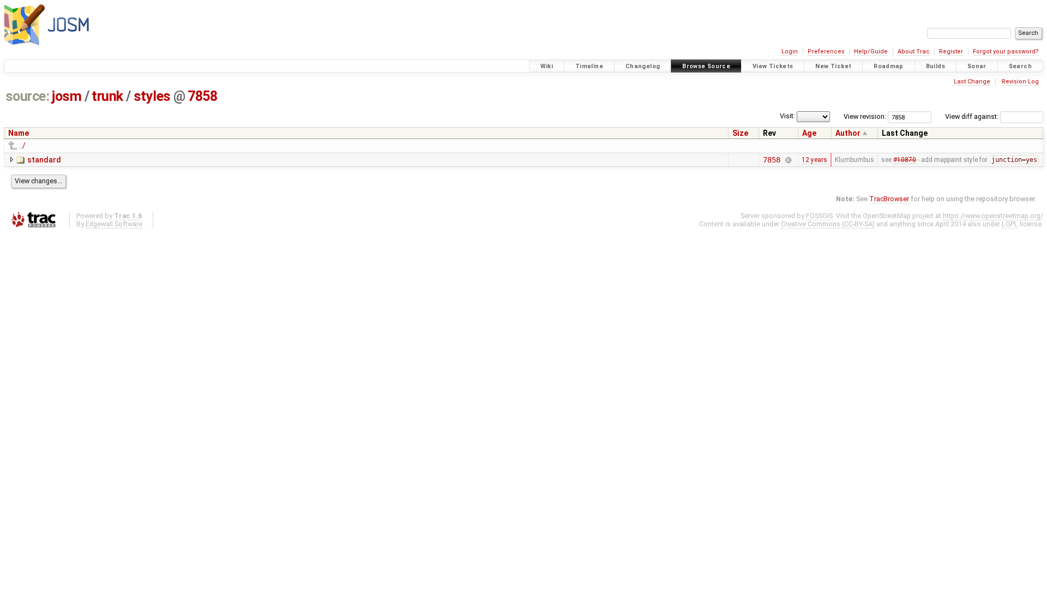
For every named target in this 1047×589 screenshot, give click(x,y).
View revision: (865, 116)
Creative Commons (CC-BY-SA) (828, 224)
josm (66, 96)
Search (1020, 66)
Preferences (826, 51)
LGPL (1010, 224)
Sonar (976, 66)
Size (740, 133)
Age (809, 133)
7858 (202, 96)
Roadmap (889, 66)
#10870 (904, 160)
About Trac (914, 51)
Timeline (589, 66)
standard (44, 159)
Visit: (787, 116)
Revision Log (1020, 81)
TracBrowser (889, 199)
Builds (935, 66)
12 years (814, 160)
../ (22, 145)
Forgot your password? (1006, 51)
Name (18, 133)
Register (951, 51)
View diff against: (972, 116)
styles (152, 96)
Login (789, 51)
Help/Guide (871, 51)
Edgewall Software (114, 224)
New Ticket (833, 66)
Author (848, 133)
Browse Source (706, 66)
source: (27, 96)
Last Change (972, 81)
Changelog (642, 66)
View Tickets (773, 66)
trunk (107, 96)
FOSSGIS (819, 216)
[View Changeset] (788, 159)
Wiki (546, 66)
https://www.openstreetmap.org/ (993, 216)
